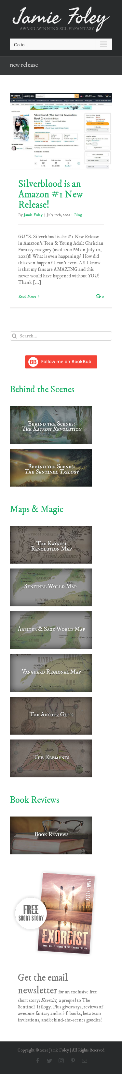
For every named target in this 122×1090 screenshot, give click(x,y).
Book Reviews (34, 800)
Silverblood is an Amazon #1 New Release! (50, 194)
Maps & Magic (36, 509)
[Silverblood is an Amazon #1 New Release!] (61, 131)
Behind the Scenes (42, 389)
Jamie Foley (33, 214)
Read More (27, 296)
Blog (78, 214)
